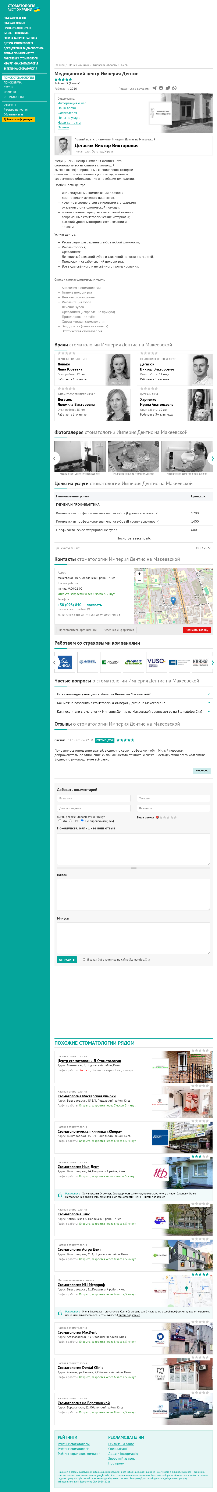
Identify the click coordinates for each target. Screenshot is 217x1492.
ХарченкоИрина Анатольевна (157, 402)
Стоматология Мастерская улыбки (87, 1096)
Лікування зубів (15, 17)
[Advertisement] (133, 29)
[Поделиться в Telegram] (154, 89)
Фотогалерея (67, 113)
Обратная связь (14, 114)
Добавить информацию (18, 119)
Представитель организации (78, 630)
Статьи (8, 87)
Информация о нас (72, 103)
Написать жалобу (197, 630)
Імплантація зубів (16, 33)
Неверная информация (118, 630)
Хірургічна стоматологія (21, 63)
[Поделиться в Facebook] (161, 89)
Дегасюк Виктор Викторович (107, 145)
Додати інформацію (123, 1453)
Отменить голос (157, 817)
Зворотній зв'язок (121, 1458)
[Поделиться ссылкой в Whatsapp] (174, 89)
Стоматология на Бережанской (84, 1402)
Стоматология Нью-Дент (78, 1166)
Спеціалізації (118, 1449)
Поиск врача (13, 82)
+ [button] (139, 573)
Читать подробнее (154, 1196)
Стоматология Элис (74, 1214)
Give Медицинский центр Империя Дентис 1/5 (161, 817)
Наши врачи (67, 108)
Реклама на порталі (16, 109)
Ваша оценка (145, 817)
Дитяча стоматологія (18, 43)
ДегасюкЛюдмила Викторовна (76, 402)
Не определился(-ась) (99, 821)
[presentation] (56, 458)
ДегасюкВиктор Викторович (157, 366)
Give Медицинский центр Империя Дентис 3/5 (168, 817)
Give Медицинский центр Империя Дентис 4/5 (172, 817)
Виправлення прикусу (19, 53)
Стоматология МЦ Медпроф (81, 1284)
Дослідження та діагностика (24, 48)
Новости (10, 92)
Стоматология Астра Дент (79, 1249)
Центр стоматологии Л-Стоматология (89, 1060)
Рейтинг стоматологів (73, 1449)
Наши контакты (69, 122)
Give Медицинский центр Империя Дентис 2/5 (165, 817)
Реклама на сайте (121, 1444)
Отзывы (63, 127)
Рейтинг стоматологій (74, 1444)
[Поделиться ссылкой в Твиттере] (167, 89)
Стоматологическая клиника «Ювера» (90, 1131)
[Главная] (26, 8)
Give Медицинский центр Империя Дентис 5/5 (175, 817)
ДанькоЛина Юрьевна (70, 366)
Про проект (117, 1463)
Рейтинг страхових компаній (79, 1453)
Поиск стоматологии (19, 77)
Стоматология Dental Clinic (80, 1367)
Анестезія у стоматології (21, 58)
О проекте (10, 105)
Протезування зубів (17, 28)
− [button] (139, 580)
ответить (202, 771)
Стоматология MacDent (77, 1332)
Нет (76, 821)
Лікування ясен (14, 23)
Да (65, 821)
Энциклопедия (14, 97)
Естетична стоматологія (20, 68)
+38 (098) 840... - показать (80, 606)
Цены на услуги (69, 117)
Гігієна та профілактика (20, 38)
